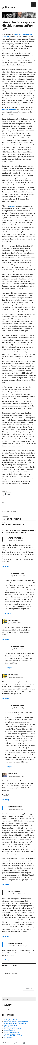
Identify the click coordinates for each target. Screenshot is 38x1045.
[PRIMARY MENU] (33, 4)
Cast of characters (10, 1027)
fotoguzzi (13, 620)
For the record (8, 1037)
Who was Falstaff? (10, 1030)
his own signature (9, 109)
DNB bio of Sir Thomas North (13, 1036)
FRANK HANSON (14, 891)
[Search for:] (19, 999)
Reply (7, 566)
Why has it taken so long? (12, 1034)
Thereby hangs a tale (11, 1025)
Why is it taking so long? (12, 1032)
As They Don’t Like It (10, 1020)
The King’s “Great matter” (12, 1029)
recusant (12, 206)
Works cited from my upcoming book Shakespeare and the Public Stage (16, 1022)
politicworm (9, 7)
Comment (28, 989)
